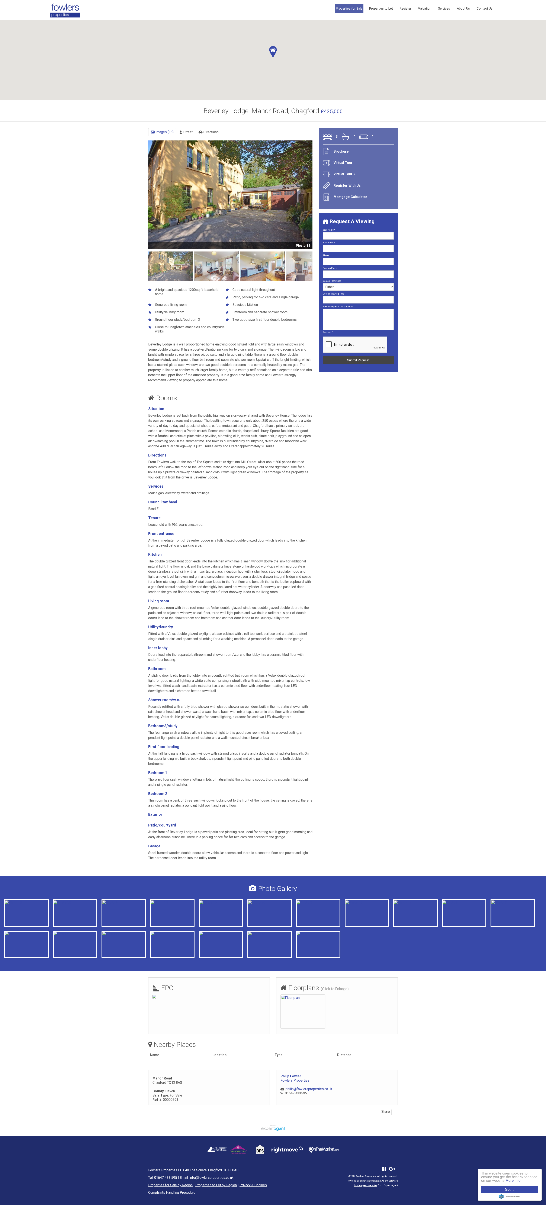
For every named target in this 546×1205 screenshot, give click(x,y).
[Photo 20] (62, 902)
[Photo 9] (110, 902)
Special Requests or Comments (338, 306)
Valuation (424, 8)
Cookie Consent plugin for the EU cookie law (509, 1196)
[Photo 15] (208, 902)
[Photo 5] (304, 902)
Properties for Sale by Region (170, 1185)
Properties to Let (381, 8)
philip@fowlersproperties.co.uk (309, 1089)
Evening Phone (330, 268)
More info (512, 1180)
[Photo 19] (402, 902)
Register (405, 8)
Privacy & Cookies (253, 1185)
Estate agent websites (365, 1185)
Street (188, 132)
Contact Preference (332, 281)
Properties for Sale (349, 8)
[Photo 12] (208, 934)
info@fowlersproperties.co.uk (211, 1178)
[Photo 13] (256, 934)
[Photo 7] (499, 902)
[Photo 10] (159, 902)
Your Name (329, 230)
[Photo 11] (159, 934)
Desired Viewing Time (333, 294)
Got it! (510, 1189)
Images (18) (164, 132)
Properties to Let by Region (216, 1185)
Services (444, 8)
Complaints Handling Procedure (171, 1193)
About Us (463, 8)
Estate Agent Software (386, 1180)
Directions (210, 132)
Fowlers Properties (294, 1080)
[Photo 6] (450, 902)
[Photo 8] (61, 934)
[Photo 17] (110, 934)
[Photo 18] (13, 902)
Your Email (329, 242)
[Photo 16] (256, 902)
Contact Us (484, 8)
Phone (326, 255)
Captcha (328, 332)
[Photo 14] (13, 934)
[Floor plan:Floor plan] (291, 997)
